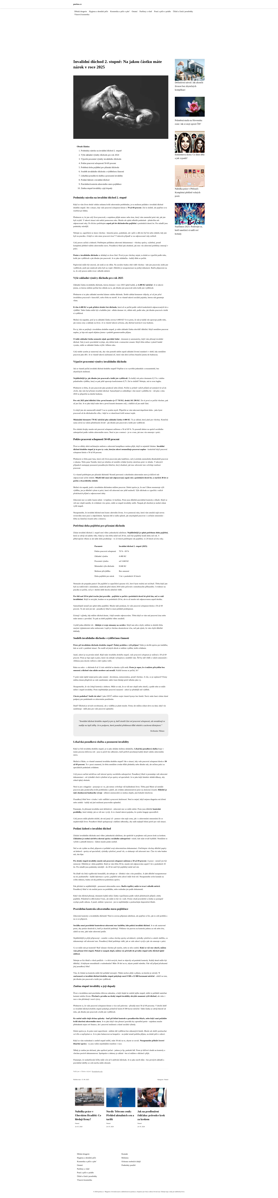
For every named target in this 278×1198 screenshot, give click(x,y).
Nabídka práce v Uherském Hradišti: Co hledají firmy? (88, 1115)
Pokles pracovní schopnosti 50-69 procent (98, 163)
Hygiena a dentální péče (98, 11)
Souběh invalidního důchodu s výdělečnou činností (102, 171)
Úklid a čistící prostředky (183, 11)
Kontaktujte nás (97, 1071)
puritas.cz (77, 4)
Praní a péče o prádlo (162, 11)
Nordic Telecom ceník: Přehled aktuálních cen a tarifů (120, 1115)
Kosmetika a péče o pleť (120, 11)
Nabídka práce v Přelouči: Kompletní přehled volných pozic (187, 192)
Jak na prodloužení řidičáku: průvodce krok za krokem (151, 1115)
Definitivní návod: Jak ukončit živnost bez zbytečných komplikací (189, 86)
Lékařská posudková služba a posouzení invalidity (102, 176)
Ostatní (134, 11)
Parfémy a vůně (146, 11)
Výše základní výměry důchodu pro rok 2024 (100, 155)
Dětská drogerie (80, 11)
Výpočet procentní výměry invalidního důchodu (101, 159)
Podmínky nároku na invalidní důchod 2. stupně (101, 150)
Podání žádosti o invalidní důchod (95, 180)
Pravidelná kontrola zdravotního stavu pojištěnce (101, 184)
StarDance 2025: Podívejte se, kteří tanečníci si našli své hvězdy (189, 230)
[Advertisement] (139, 32)
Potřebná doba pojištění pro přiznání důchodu (100, 167)
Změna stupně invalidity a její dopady (96, 188)
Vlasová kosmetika (81, 14)
